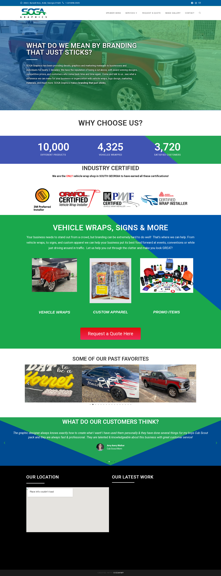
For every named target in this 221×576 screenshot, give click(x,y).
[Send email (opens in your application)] (199, 3)
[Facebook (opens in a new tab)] (192, 3)
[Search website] (200, 13)
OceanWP (118, 573)
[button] (28, 383)
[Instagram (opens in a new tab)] (196, 3)
